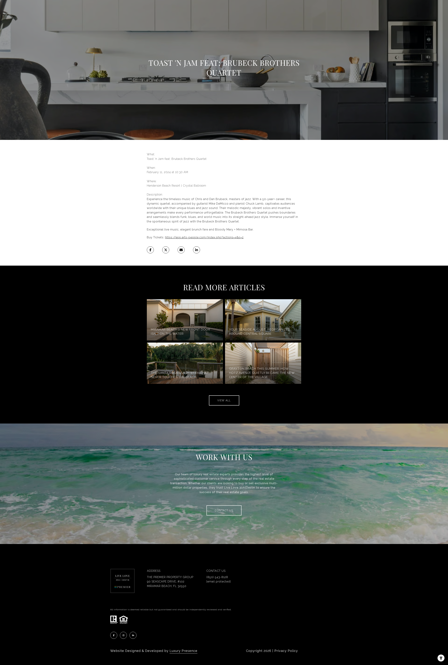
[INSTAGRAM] (123, 635)
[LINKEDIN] (133, 635)
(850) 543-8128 (217, 577)
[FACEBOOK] (113, 635)
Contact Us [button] (224, 510)
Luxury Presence (183, 651)
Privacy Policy (286, 651)
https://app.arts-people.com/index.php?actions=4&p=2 (204, 237)
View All (224, 400)
